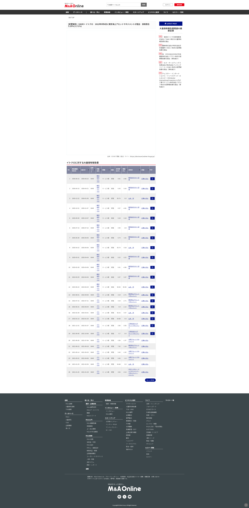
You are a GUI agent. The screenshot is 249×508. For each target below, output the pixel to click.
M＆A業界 (129, 412)
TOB (67, 423)
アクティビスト (131, 404)
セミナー (149, 457)
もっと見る (150, 380)
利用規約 (123, 477)
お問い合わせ (155, 477)
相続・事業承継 (111, 404)
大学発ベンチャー (112, 421)
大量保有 (68, 420)
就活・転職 (150, 441)
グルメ (148, 421)
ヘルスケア (129, 441)
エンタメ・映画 (151, 424)
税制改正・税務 (92, 451)
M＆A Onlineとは (99, 477)
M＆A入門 (89, 420)
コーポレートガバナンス (95, 456)
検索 (143, 4)
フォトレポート (151, 406)
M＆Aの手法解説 (92, 432)
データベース (77, 12)
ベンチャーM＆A (111, 424)
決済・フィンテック (152, 404)
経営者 (128, 435)
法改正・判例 (91, 442)
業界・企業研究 (91, 404)
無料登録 (179, 5)
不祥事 (128, 424)
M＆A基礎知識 (91, 423)
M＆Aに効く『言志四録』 (154, 426)
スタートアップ (138, 12)
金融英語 (149, 435)
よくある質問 (91, 429)
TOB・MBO (130, 409)
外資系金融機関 (151, 412)
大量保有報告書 (131, 406)
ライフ (165, 12)
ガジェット (150, 444)
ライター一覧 (169, 400)
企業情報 (68, 425)
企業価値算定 (91, 453)
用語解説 (90, 426)
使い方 (68, 428)
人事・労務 (90, 459)
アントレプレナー (111, 427)
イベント (149, 451)
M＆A (67, 417)
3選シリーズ (150, 438)
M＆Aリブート (91, 416)
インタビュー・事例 (121, 12)
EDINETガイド (151, 409)
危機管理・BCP (131, 429)
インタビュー (110, 411)
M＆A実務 (89, 436)
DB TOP (71, 17)
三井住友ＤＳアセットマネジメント (133, 325)
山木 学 (131, 198)
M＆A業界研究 (91, 407)
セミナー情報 (149, 448)
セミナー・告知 (177, 12)
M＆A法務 (90, 439)
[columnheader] (69, 170)
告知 (147, 454)
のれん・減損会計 (92, 448)
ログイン (167, 5)
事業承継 (107, 12)
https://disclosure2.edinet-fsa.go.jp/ (142, 156)
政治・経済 (129, 446)
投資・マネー (150, 415)
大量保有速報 (70, 406)
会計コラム (90, 462)
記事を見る (145, 178)
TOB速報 (68, 409)
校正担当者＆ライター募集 (135, 477)
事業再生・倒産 (131, 421)
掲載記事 (147, 477)
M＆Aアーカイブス (93, 410)
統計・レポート (92, 465)
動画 (88, 413)
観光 (127, 438)
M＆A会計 (90, 445)
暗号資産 (149, 418)
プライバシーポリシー (112, 477)
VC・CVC (109, 430)
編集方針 (90, 477)
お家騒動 (129, 426)
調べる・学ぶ (95, 12)
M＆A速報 (69, 404)
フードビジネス (131, 444)
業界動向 (129, 418)
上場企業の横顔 (131, 432)
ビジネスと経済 (153, 12)
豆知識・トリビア (152, 432)
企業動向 (129, 415)
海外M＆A (129, 449)
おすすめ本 (150, 429)
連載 (87, 469)
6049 (81, 24)
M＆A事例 (109, 414)
